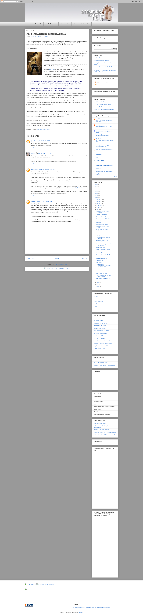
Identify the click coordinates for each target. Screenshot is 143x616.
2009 (96, 197)
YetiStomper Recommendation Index (102, 104)
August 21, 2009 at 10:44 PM (47, 169)
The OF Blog (99, 138)
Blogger (80, 612)
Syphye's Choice (100, 252)
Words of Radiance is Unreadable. (102, 60)
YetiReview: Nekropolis (101, 258)
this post (51, 69)
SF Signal (96, 296)
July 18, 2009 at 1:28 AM (45, 153)
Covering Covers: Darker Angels (104, 216)
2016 (96, 184)
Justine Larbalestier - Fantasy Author (102, 340)
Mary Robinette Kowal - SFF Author (102, 345)
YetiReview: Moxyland (101, 271)
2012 (96, 191)
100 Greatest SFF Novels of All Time (102, 360)
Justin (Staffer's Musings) (102, 145)
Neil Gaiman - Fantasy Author (100, 333)
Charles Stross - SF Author (100, 351)
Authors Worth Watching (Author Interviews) (104, 109)
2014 (96, 186)
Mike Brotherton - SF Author (100, 323)
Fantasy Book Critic (101, 125)
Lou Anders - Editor (98, 320)
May (98, 284)
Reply (32, 148)
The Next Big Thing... (101, 247)
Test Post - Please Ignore (100, 57)
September (99, 205)
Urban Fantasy (45, 36)
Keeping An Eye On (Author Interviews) (103, 106)
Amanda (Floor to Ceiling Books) (104, 171)
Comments (98, 85)
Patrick (33, 153)
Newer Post (29, 258)
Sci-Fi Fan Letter (100, 118)
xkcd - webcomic (98, 309)
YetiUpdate (98, 222)
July (98, 209)
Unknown (33, 201)
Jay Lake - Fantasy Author (100, 338)
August (98, 207)
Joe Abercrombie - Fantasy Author (102, 318)
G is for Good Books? (101, 214)
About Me (38, 24)
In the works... (99, 262)
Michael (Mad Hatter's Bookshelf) (104, 165)
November (99, 201)
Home (29, 24)
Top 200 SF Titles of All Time (100, 362)
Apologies (33, 36)
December (99, 199)
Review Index (65, 24)
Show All (115, 176)
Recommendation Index (81, 24)
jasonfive (33, 141)
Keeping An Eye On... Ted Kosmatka (102, 241)
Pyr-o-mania (96, 298)
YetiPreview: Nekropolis (101, 273)
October (99, 203)
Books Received (51, 24)
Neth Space (98, 154)
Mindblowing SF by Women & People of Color (104, 365)
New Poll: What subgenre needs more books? (103, 244)
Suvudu (95, 303)
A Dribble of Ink (100, 160)
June (98, 282)
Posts (97, 82)
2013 (96, 189)
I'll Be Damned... (100, 260)
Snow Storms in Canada (101, 146)
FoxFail (98, 235)
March (98, 286)
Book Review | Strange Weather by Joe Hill (105, 151)
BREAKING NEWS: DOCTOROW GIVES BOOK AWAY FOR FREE (103, 265)
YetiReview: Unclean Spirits (102, 233)
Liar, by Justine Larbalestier (80, 188)
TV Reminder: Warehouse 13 (103, 269)
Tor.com (95, 306)
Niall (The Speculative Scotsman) (104, 149)
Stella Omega (35, 169)
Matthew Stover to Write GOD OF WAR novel (103, 219)
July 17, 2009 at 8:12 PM (43, 141)
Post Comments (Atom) (60, 264)
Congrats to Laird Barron (102, 224)
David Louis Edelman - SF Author (101, 330)
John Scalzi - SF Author (99, 348)
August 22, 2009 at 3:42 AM (44, 201)
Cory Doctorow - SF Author (100, 328)
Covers (38, 36)
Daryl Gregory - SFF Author (100, 335)
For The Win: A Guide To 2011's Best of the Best (105, 434)
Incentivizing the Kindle (99, 101)
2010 (96, 195)
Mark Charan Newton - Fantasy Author (103, 343)
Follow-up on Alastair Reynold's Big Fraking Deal (103, 276)
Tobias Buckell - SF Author (100, 325)
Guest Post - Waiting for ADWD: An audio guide (105, 432)
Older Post (84, 258)
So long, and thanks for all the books (104, 162)
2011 (96, 193)
